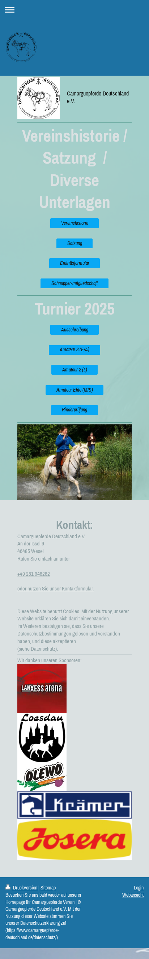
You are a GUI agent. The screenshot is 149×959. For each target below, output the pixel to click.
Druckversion (25, 888)
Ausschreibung (74, 330)
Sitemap (48, 888)
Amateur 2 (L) (74, 370)
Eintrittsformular (74, 263)
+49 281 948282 (33, 574)
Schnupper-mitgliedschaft (74, 283)
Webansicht (133, 895)
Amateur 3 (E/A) (74, 349)
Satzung (74, 243)
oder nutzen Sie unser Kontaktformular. (55, 588)
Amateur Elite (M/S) (74, 390)
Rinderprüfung (74, 409)
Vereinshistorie (74, 223)
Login (139, 888)
